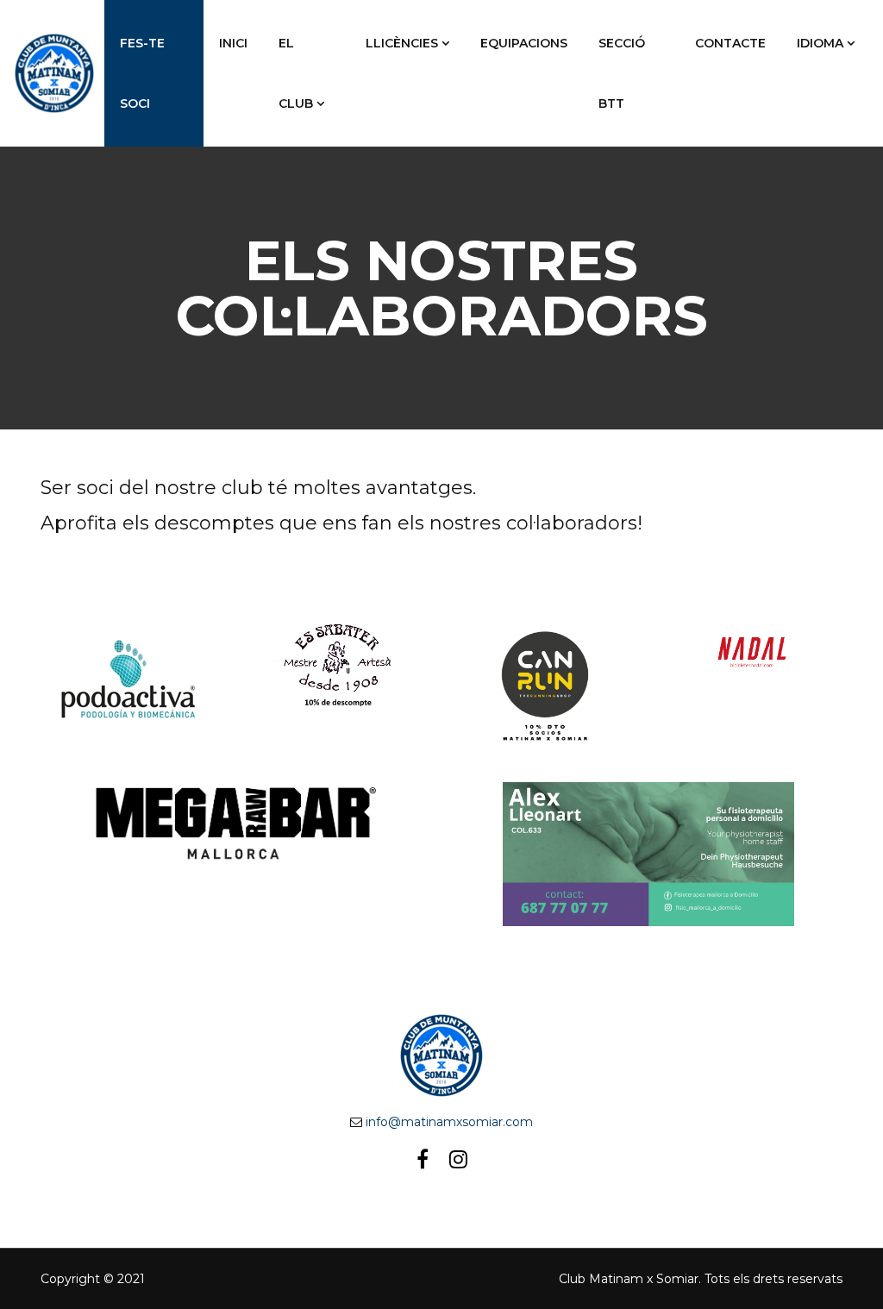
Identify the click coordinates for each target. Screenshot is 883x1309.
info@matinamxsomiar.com (449, 1122)
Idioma (820, 43)
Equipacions (523, 43)
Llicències (402, 43)
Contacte (730, 43)
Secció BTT (621, 73)
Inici (233, 43)
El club (296, 73)
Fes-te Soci (142, 73)
